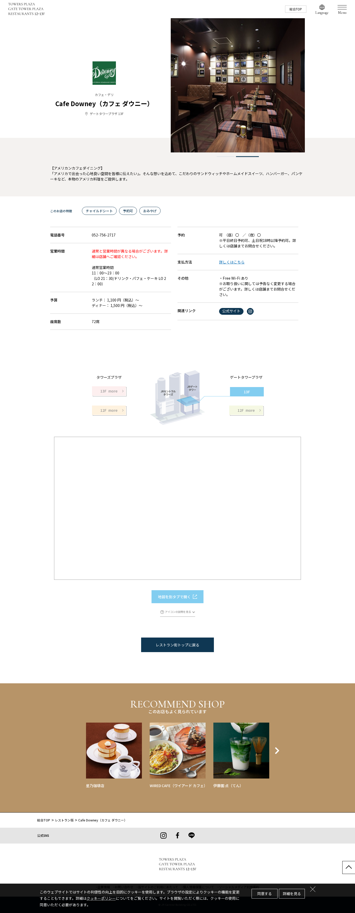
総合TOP (296, 9)
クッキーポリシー (101, 898)
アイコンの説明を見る (178, 612)
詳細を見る (292, 893)
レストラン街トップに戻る (177, 644)
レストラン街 (64, 820)
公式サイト (231, 310)
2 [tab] (247, 157)
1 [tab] (226, 157)
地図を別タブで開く (174, 596)
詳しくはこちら (232, 262)
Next (277, 750)
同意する (264, 893)
